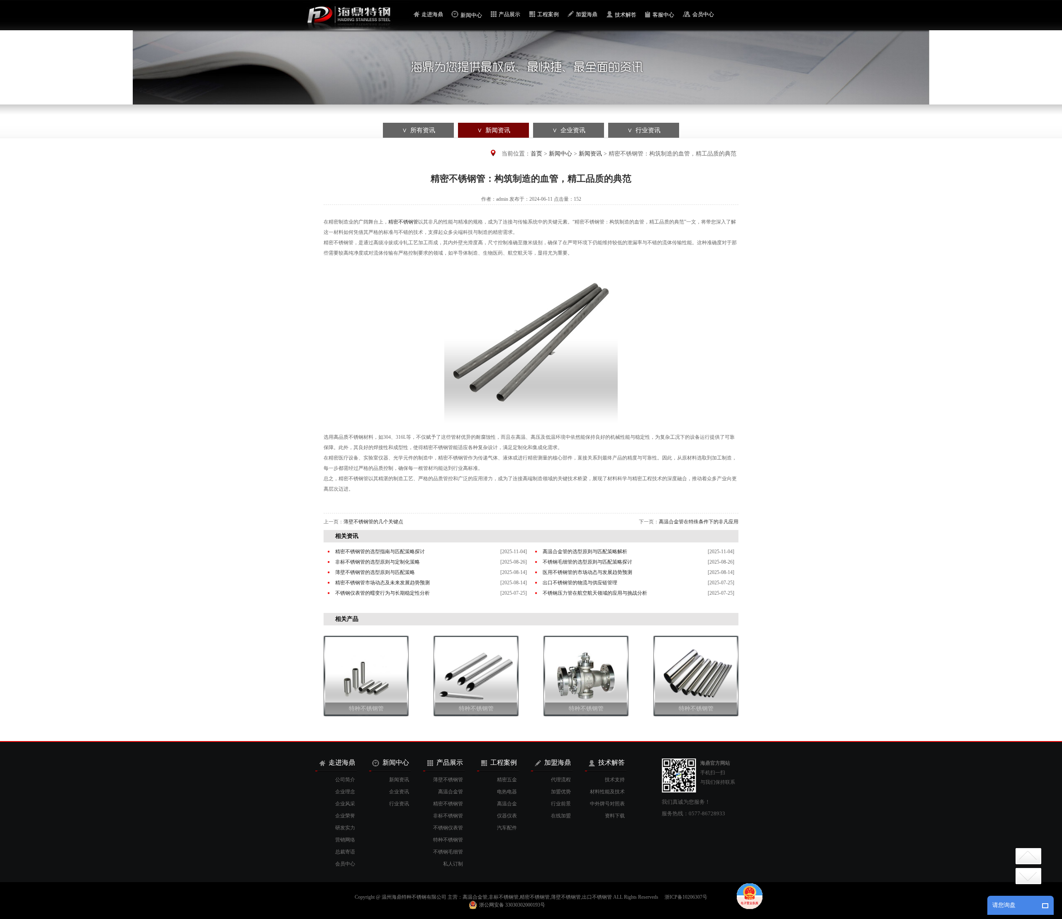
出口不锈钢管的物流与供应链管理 (580, 583)
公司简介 (345, 780)
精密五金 (507, 780)
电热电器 (507, 792)
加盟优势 (561, 792)
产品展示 (509, 14)
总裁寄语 (345, 852)
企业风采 (345, 804)
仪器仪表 (507, 816)
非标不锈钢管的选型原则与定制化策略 (377, 562)
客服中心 (663, 15)
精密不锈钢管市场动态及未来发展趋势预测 (382, 583)
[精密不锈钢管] (531, 427)
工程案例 (548, 14)
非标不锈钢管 (448, 816)
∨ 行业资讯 (643, 130)
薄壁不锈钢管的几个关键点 (373, 522)
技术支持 (615, 780)
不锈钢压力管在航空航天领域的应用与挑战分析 (595, 593)
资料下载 (615, 816)
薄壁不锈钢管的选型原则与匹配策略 (375, 572)
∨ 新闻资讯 (493, 130)
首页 (536, 154)
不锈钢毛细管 (448, 852)
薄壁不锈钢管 (448, 780)
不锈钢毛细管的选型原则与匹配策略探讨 (587, 562)
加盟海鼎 (586, 14)
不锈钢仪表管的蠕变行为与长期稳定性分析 (382, 593)
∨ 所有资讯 (418, 130)
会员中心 (703, 14)
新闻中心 (471, 15)
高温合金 (507, 804)
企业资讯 (399, 792)
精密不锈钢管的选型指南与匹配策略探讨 (380, 551)
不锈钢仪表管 (448, 828)
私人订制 (453, 864)
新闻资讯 (590, 154)
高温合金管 (450, 792)
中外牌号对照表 (607, 804)
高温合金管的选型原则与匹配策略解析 (585, 551)
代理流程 (561, 780)
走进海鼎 (432, 14)
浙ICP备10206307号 (686, 897)
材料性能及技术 (607, 792)
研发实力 (345, 828)
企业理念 (345, 792)
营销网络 (345, 840)
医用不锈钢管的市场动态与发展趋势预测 (587, 572)
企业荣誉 (345, 816)
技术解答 (625, 15)
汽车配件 (507, 828)
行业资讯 (399, 804)
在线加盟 (561, 816)
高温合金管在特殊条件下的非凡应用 (698, 522)
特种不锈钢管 (366, 708)
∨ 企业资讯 (568, 130)
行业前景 (561, 804)
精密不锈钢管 (403, 222)
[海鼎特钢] (356, 29)
